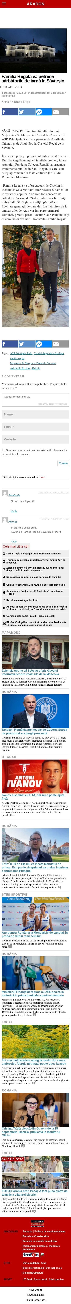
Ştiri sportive (14, 894)
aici (42, 477)
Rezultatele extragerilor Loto (22, 600)
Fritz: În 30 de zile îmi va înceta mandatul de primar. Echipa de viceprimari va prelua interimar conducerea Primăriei (35, 867)
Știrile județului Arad (34, 1263)
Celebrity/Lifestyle (33, 1272)
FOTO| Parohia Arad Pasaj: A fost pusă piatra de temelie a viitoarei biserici (35, 1192)
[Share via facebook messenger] (44, 111)
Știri (7, 1263)
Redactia (27, 1231)
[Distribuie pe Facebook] (10, 111)
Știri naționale (54, 1267)
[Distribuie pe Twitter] (27, 111)
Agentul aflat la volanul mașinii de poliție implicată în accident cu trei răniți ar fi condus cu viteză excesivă (36, 608)
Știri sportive (56, 1279)
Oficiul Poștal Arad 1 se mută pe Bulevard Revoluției (36, 584)
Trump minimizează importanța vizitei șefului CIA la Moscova (35, 561)
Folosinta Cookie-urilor (36, 1236)
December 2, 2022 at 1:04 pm (54, 519)
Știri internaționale (33, 1267)
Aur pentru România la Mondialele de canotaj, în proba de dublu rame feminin (35, 934)
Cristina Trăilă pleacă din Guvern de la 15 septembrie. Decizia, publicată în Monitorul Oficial (31, 1132)
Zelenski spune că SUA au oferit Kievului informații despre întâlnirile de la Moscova (35, 569)
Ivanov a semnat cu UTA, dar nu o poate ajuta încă (33, 797)
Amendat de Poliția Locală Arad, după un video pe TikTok (34, 592)
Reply (14, 511)
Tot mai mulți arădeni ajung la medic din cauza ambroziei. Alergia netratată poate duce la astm (34, 1062)
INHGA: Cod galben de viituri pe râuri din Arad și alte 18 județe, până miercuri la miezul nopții (36, 623)
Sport (8, 1279)
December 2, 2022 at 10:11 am (54, 492)
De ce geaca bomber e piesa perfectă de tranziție (33, 577)
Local (7, 1022)
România (9, 691)
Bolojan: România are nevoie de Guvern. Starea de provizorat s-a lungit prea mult (34, 731)
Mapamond (11, 632)
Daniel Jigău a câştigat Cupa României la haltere (33, 553)
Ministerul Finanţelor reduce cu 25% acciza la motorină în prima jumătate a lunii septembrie (33, 993)
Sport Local (40, 1279)
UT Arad (9, 757)
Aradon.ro (11, 1231)
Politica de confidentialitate (49, 1231)
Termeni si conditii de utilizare (40, 1241)
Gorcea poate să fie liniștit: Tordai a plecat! (30, 616)
